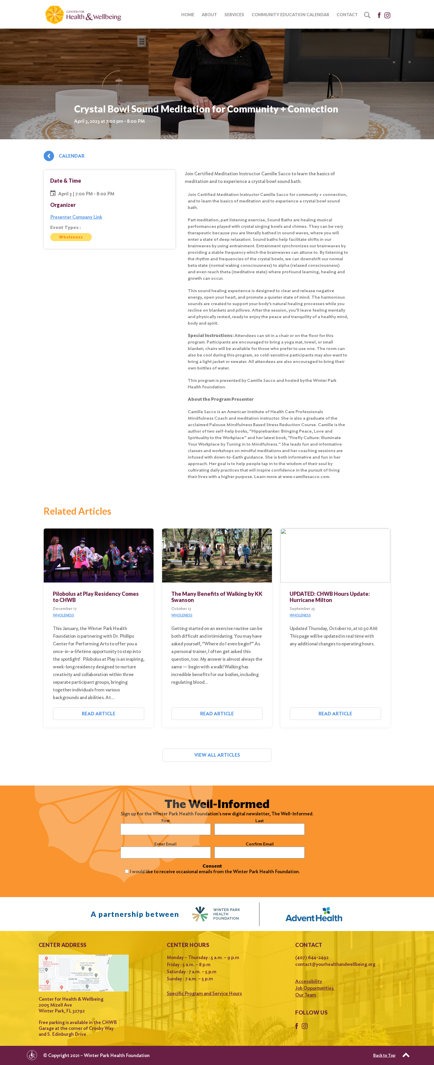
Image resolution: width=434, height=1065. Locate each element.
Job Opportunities (315, 988)
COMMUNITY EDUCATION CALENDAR (290, 14)
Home (187, 14)
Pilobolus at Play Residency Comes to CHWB (96, 596)
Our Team (305, 995)
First (165, 820)
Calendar (71, 156)
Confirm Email (260, 844)
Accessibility (308, 981)
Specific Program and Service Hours (204, 993)
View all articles (217, 755)
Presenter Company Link (76, 217)
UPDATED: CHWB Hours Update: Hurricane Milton (330, 596)
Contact (347, 14)
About (209, 14)
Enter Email (165, 844)
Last (259, 820)
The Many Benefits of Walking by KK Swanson (216, 596)
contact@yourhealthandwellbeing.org (335, 964)
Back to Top (384, 1055)
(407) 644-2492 (312, 957)
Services (234, 14)
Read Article (98, 713)
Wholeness (71, 237)
